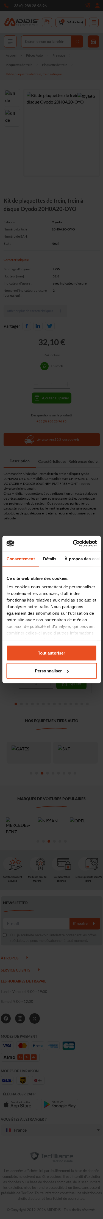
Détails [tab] (49, 558)
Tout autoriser (51, 652)
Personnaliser (48, 671)
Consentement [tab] (20, 558)
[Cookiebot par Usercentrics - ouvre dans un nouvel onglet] (73, 543)
